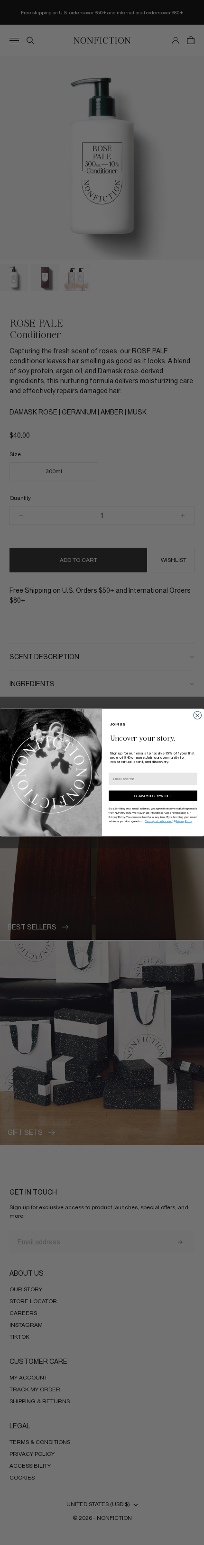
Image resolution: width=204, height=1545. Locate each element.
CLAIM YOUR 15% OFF (153, 796)
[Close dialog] (198, 715)
